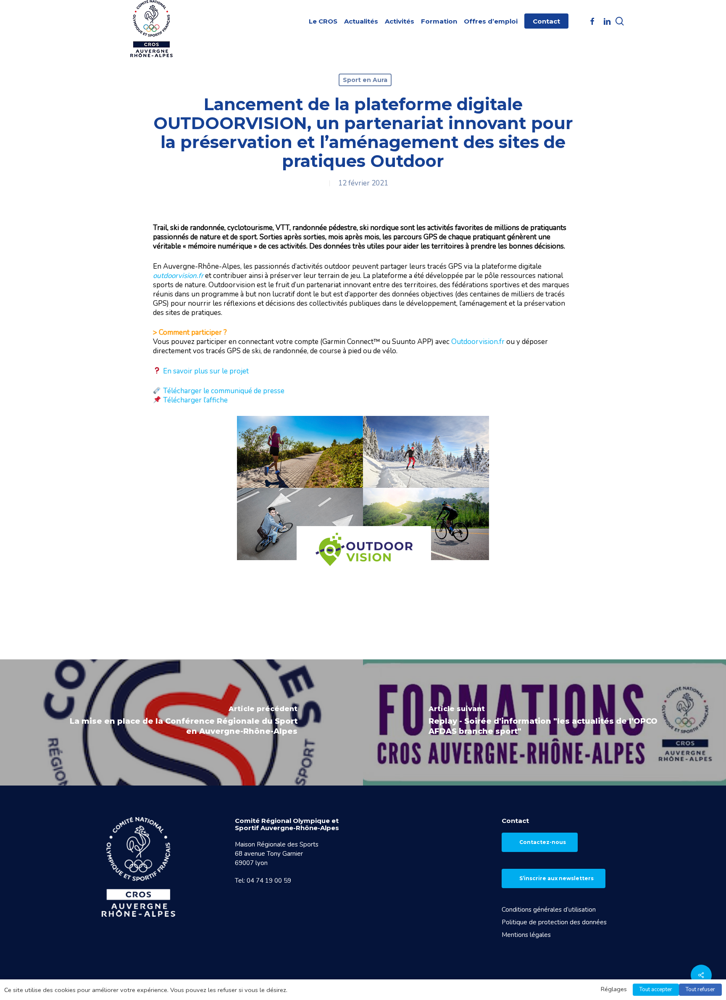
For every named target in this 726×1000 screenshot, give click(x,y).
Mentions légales (526, 935)
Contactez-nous (542, 842)
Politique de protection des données (554, 922)
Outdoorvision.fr (478, 342)
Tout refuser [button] (700, 989)
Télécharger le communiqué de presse (223, 391)
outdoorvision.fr (178, 275)
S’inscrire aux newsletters (556, 878)
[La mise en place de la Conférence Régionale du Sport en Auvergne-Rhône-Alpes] (181, 722)
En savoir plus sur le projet (206, 371)
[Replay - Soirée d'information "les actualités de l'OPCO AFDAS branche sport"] (544, 722)
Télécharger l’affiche (195, 400)
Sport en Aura (365, 80)
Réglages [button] (614, 989)
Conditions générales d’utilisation (549, 909)
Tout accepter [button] (655, 989)
